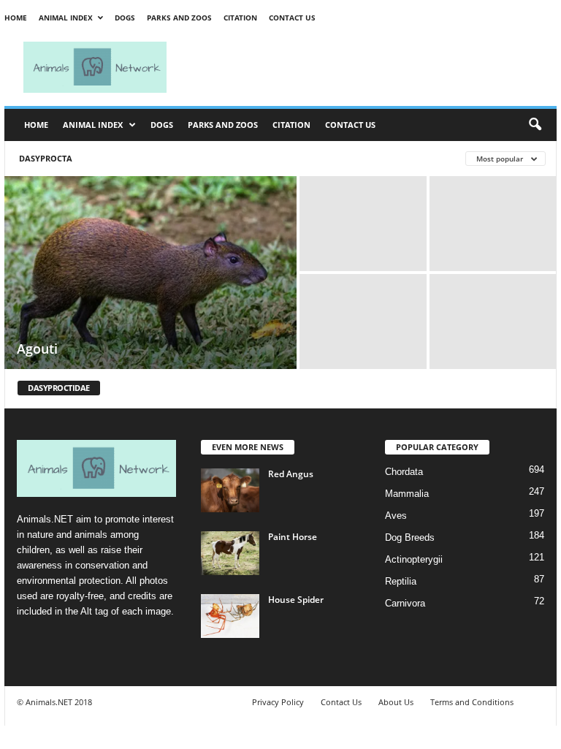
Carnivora (405, 603)
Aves (396, 515)
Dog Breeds (410, 537)
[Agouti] (150, 274)
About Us (395, 701)
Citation (240, 17)
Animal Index (66, 17)
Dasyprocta (45, 158)
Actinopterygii (414, 559)
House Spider (296, 599)
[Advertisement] (371, 67)
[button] (535, 125)
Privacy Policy (278, 701)
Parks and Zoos (179, 17)
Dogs (125, 17)
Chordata (404, 471)
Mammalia (407, 493)
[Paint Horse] (230, 553)
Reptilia (400, 581)
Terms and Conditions (472, 701)
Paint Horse (292, 537)
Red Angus (290, 474)
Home (15, 17)
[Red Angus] (230, 490)
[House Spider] (230, 616)
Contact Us (292, 17)
